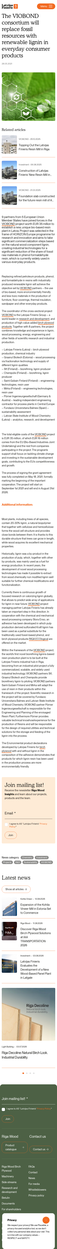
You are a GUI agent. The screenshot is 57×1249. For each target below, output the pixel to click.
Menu (43, 6)
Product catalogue (11, 1147)
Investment (41, 857)
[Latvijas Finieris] (10, 6)
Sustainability (30, 862)
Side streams (9, 1182)
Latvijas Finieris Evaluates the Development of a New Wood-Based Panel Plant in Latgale (35, 969)
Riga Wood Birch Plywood (11, 1168)
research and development (34, 318)
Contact (32, 1172)
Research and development (10, 1189)
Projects (7, 862)
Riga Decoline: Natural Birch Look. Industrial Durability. (25, 1055)
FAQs (31, 1166)
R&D (17, 862)
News (31, 1178)
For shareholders (11, 1209)
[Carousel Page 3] (30, 1073)
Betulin (6, 1197)
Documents (8, 1203)
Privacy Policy (43, 1108)
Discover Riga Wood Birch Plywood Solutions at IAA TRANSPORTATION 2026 (35, 937)
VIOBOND (8, 224)
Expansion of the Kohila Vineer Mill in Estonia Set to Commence (35, 909)
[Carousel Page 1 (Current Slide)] (23, 1073)
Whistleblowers (37, 1189)
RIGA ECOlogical (38, 638)
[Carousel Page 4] (34, 1073)
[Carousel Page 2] (27, 1073)
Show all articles (14, 889)
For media (34, 1183)
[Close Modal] (46, 1220)
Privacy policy (36, 1195)
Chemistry (27, 857)
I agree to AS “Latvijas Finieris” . (28, 825)
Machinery (8, 1176)
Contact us (39, 1149)
